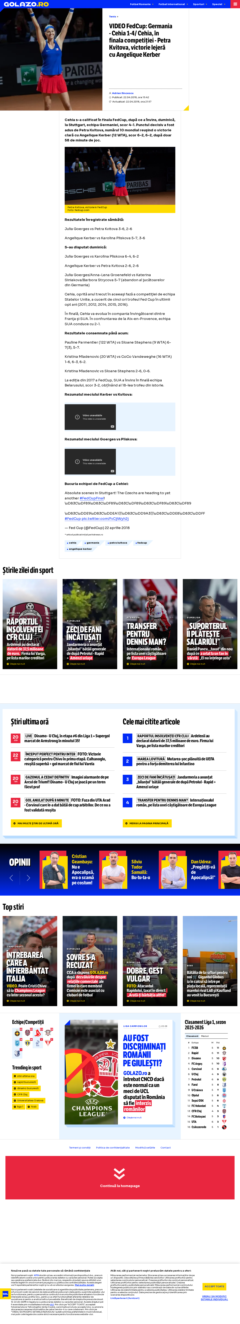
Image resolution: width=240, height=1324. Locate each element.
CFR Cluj (22, 1094)
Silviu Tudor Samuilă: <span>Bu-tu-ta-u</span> (129, 870)
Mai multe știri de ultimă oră (38, 823)
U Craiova (197, 1090)
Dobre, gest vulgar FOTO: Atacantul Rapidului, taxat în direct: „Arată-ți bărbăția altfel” (150, 961)
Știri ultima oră (30, 722)
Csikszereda (199, 1127)
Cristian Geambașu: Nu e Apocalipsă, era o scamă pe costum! (69, 870)
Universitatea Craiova (30, 1100)
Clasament (192, 1036)
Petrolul (196, 1079)
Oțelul (195, 1095)
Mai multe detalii (84, 1285)
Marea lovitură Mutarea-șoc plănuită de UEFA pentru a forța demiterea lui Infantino (174, 761)
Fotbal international (172, 4)
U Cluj (195, 1074)
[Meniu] (235, 4)
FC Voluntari (199, 1106)
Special (217, 4)
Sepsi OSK (198, 1101)
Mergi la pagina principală (149, 823)
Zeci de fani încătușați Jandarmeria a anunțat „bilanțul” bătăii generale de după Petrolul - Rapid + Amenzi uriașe (90, 624)
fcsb (34, 1106)
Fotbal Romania (140, 4)
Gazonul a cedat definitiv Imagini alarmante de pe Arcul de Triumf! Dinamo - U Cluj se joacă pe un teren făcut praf (63, 782)
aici (52, 1304)
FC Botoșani (199, 1117)
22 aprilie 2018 (117, 528)
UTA (194, 1122)
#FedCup (73, 518)
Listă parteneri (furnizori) (124, 1298)
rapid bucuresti (26, 1082)
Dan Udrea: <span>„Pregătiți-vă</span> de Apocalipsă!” (188, 870)
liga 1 (20, 1106)
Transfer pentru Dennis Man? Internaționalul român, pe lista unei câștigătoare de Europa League (150, 624)
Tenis (112, 16)
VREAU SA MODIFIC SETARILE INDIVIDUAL (214, 1298)
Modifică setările (145, 1147)
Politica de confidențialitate (113, 1147)
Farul (195, 1085)
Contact (165, 1147)
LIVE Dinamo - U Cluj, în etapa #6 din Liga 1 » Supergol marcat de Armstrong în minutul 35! (63, 738)
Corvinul (197, 1069)
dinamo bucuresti (28, 1088)
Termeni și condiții (80, 1147)
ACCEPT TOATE (214, 1286)
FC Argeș (197, 1064)
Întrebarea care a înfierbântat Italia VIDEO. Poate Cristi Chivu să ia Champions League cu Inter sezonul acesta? (30, 961)
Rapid (195, 1053)
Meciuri (205, 1036)
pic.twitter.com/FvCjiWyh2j (105, 518)
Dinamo (196, 1058)
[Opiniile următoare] (28, 878)
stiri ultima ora (25, 1076)
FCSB (195, 1048)
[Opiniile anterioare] (11, 878)
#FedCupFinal (92, 498)
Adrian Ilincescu (123, 93)
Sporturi (198, 4)
